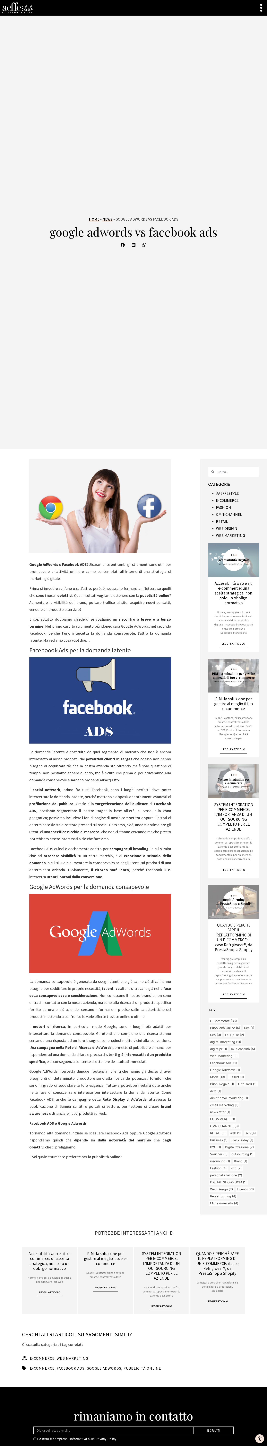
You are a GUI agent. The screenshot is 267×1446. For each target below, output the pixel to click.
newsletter (220, 1112)
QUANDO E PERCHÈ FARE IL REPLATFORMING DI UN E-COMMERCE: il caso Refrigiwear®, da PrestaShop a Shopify (234, 937)
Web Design (226, 528)
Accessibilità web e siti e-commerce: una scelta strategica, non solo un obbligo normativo (234, 593)
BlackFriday (242, 1140)
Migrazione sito (224, 1203)
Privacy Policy (106, 1439)
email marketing (224, 1105)
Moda (217, 1077)
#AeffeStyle (227, 493)
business (219, 1140)
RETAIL (218, 1133)
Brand (240, 1161)
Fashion (223, 507)
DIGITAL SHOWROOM (228, 1182)
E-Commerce (223, 1020)
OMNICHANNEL (224, 1126)
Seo (215, 1034)
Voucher (219, 1154)
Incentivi (245, 1189)
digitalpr (218, 1048)
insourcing (220, 1161)
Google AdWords (225, 1069)
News (107, 219)
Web (235, 1133)
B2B (250, 1133)
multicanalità (243, 1048)
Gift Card (247, 1084)
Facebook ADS (223, 1062)
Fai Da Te (234, 1034)
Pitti (236, 1168)
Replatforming (223, 1196)
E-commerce (227, 500)
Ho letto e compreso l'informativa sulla (76, 1438)
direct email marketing (229, 1098)
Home (94, 219)
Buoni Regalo (222, 1084)
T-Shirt (236, 1077)
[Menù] (261, 8)
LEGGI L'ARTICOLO (233, 643)
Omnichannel (229, 514)
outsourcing (242, 1154)
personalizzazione (226, 1175)
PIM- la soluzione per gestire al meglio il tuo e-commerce (233, 703)
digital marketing (225, 1041)
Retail (222, 521)
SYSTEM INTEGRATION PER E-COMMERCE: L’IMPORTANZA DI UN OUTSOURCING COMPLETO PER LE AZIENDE (233, 817)
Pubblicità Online (225, 1027)
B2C (215, 1147)
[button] (122, 245)
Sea (249, 1027)
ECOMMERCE (222, 1119)
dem (215, 1091)
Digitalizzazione (239, 1147)
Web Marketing (230, 535)
